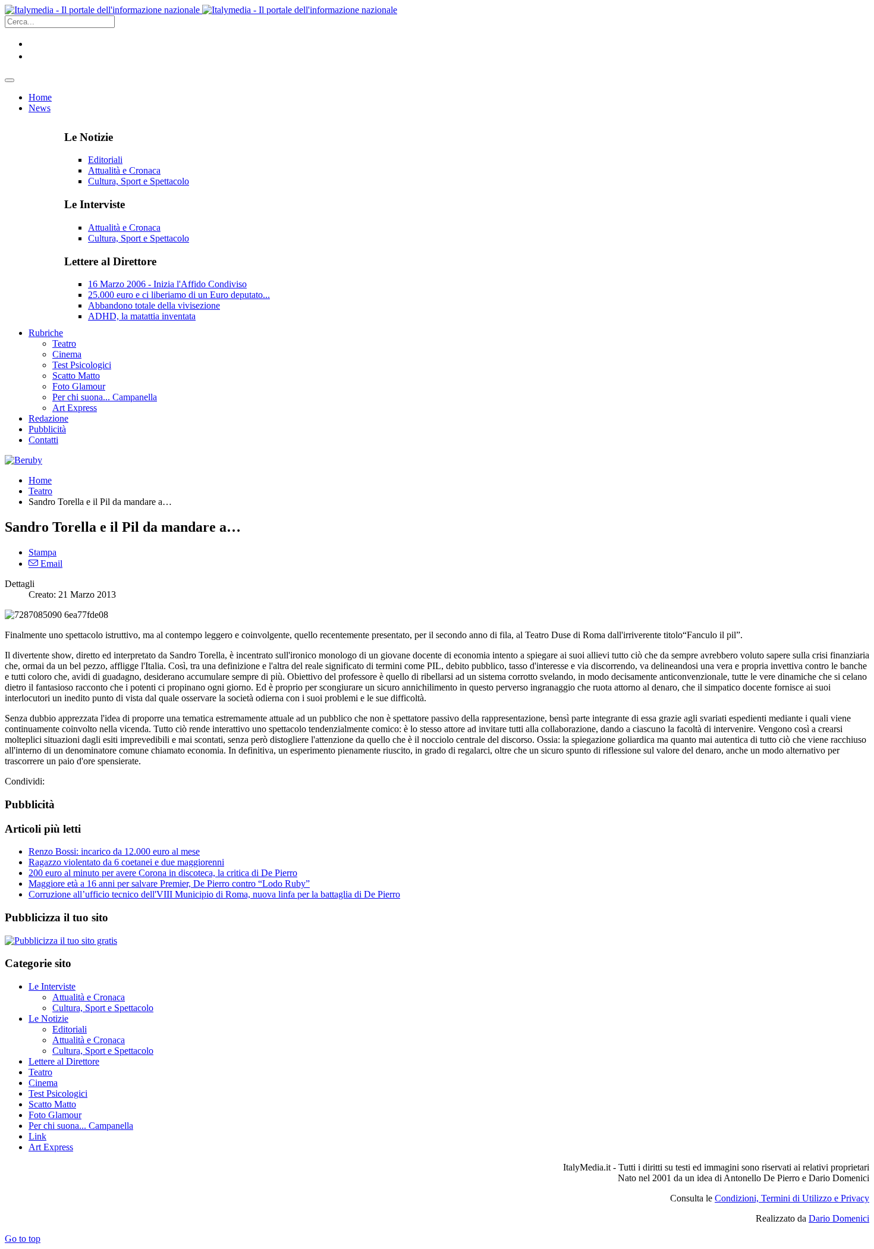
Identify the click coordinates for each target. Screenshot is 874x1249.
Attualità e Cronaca (124, 170)
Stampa (42, 552)
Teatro (40, 491)
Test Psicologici (58, 1093)
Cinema (43, 1083)
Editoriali (105, 160)
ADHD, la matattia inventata (142, 316)
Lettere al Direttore (64, 1061)
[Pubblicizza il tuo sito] (61, 941)
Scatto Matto (52, 1104)
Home (40, 480)
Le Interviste (52, 986)
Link (37, 1136)
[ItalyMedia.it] (201, 10)
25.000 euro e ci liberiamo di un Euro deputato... (179, 295)
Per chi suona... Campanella (81, 1126)
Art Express (51, 1147)
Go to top (22, 1239)
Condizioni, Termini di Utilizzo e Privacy (792, 1198)
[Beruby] (23, 460)
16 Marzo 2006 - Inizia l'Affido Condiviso (167, 284)
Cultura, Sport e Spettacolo (138, 181)
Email (50, 563)
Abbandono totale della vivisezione (154, 305)
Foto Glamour (55, 1115)
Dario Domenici (839, 1218)
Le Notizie (48, 1018)
